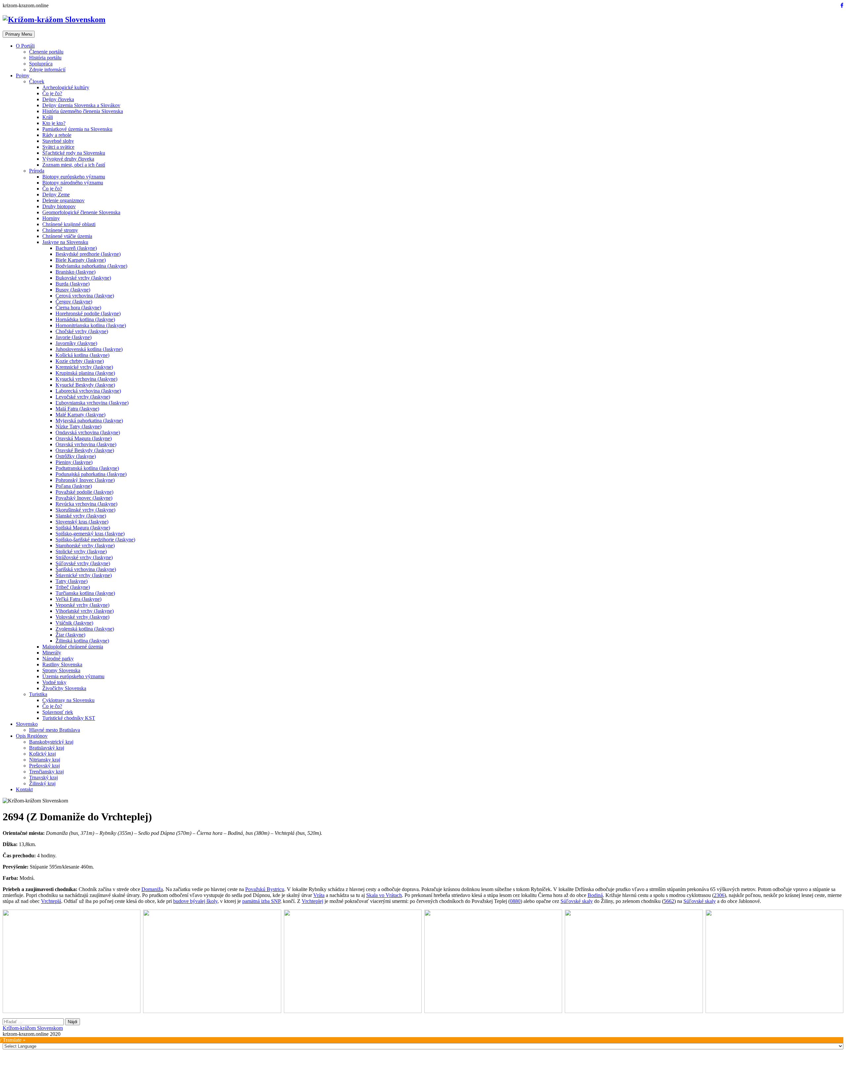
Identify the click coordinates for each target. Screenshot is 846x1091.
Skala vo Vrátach (384, 895)
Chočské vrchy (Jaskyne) (82, 331)
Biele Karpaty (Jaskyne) (81, 260)
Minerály (51, 652)
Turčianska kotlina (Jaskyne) (85, 593)
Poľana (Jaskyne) (74, 486)
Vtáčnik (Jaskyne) (74, 623)
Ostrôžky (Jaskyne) (76, 456)
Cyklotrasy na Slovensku (68, 700)
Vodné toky (54, 682)
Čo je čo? (52, 93)
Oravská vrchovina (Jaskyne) (86, 444)
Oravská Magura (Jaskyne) (84, 438)
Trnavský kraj (43, 777)
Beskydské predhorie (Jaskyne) (88, 254)
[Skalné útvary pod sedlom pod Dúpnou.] (353, 961)
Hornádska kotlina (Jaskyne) (85, 319)
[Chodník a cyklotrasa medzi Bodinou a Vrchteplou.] (493, 961)
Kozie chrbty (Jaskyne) (80, 361)
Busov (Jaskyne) (73, 289)
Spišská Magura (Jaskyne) (83, 527)
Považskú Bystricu (264, 889)
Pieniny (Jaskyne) (74, 462)
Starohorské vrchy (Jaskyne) (85, 545)
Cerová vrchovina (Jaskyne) (85, 295)
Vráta (319, 895)
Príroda (36, 171)
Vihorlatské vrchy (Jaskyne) (85, 611)
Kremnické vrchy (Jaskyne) (84, 367)
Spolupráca (41, 63)
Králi (47, 117)
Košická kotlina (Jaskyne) (82, 355)
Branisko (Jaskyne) (76, 272)
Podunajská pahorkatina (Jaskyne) (91, 474)
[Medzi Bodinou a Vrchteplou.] (634, 961)
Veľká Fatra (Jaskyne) (78, 599)
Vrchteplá (51, 901)
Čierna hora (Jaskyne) (78, 307)
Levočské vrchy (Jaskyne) (83, 397)
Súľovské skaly (576, 901)
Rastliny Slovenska (62, 664)
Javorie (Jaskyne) (74, 337)
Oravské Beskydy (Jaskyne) (85, 450)
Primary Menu (18, 34)
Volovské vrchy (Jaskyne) (82, 617)
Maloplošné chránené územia (72, 646)
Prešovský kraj (44, 765)
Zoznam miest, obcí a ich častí (73, 165)
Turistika (38, 694)
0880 (515, 901)
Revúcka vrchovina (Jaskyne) (86, 504)
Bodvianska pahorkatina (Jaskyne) (91, 266)
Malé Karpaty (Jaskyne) (80, 414)
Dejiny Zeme (56, 194)
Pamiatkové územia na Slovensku (77, 129)
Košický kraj (42, 754)
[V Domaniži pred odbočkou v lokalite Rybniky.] (71, 961)
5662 (669, 901)
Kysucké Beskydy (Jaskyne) (85, 385)
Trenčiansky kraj (46, 771)
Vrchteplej (312, 901)
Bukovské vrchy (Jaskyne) (83, 278)
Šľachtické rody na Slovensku (73, 153)
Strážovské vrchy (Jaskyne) (84, 557)
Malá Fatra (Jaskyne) (77, 408)
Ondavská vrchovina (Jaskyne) (88, 432)
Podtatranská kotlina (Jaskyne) (87, 468)
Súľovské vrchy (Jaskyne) (83, 563)
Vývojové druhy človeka (68, 159)
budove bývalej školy (195, 901)
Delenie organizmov (63, 200)
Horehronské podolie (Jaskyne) (88, 313)
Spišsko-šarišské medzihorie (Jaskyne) (95, 539)
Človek (36, 81)
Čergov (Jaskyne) (74, 301)
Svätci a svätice (58, 147)
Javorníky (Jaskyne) (76, 343)
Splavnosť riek (57, 712)
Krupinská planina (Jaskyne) (85, 373)
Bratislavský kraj (46, 748)
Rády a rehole (56, 135)
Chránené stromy (60, 230)
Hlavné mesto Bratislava (54, 730)
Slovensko (27, 724)
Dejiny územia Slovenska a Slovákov (81, 105)
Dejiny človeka (58, 99)
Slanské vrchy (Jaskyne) (81, 516)
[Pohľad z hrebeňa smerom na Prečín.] (212, 961)
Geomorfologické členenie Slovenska (81, 212)
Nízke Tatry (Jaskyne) (78, 426)
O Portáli (25, 46)
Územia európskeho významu (73, 676)
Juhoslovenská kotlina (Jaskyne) (89, 349)
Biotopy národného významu (72, 182)
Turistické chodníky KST (68, 718)
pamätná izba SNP (261, 901)
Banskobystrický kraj (51, 742)
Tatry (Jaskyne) (72, 581)
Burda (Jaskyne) (73, 284)
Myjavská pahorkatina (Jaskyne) (89, 420)
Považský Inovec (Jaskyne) (84, 498)
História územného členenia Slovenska (82, 111)
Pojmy (22, 75)
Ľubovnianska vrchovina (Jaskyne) (92, 403)
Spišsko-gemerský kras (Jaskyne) (90, 533)
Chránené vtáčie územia (67, 236)
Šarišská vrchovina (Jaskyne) (86, 569)
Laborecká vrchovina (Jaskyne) (88, 391)
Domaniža (152, 889)
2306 (719, 895)
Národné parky (58, 658)
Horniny (51, 218)
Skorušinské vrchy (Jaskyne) (85, 510)
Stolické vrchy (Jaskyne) (81, 551)
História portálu (45, 57)
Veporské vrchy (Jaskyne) (82, 605)
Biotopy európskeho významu (73, 176)
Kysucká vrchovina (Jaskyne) (86, 379)
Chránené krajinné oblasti (69, 224)
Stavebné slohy (58, 141)
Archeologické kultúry (65, 87)
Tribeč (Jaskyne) (73, 587)
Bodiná (595, 895)
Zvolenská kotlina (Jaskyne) (85, 629)
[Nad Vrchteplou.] (774, 961)
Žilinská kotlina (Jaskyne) (82, 640)
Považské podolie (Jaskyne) (84, 492)
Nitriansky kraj (44, 759)
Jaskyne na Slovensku (65, 242)
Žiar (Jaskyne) (70, 635)
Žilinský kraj (42, 783)
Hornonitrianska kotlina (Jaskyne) (91, 325)
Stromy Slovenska (61, 670)
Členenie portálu (46, 52)
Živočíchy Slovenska (64, 688)
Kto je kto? (53, 123)
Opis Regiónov (32, 736)
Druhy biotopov (59, 206)
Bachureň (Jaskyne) (76, 248)
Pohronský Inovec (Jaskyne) (85, 480)
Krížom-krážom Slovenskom (33, 1028)
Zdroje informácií (47, 69)
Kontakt (24, 789)
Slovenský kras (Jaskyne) (82, 522)
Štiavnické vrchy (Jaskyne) (84, 575)
